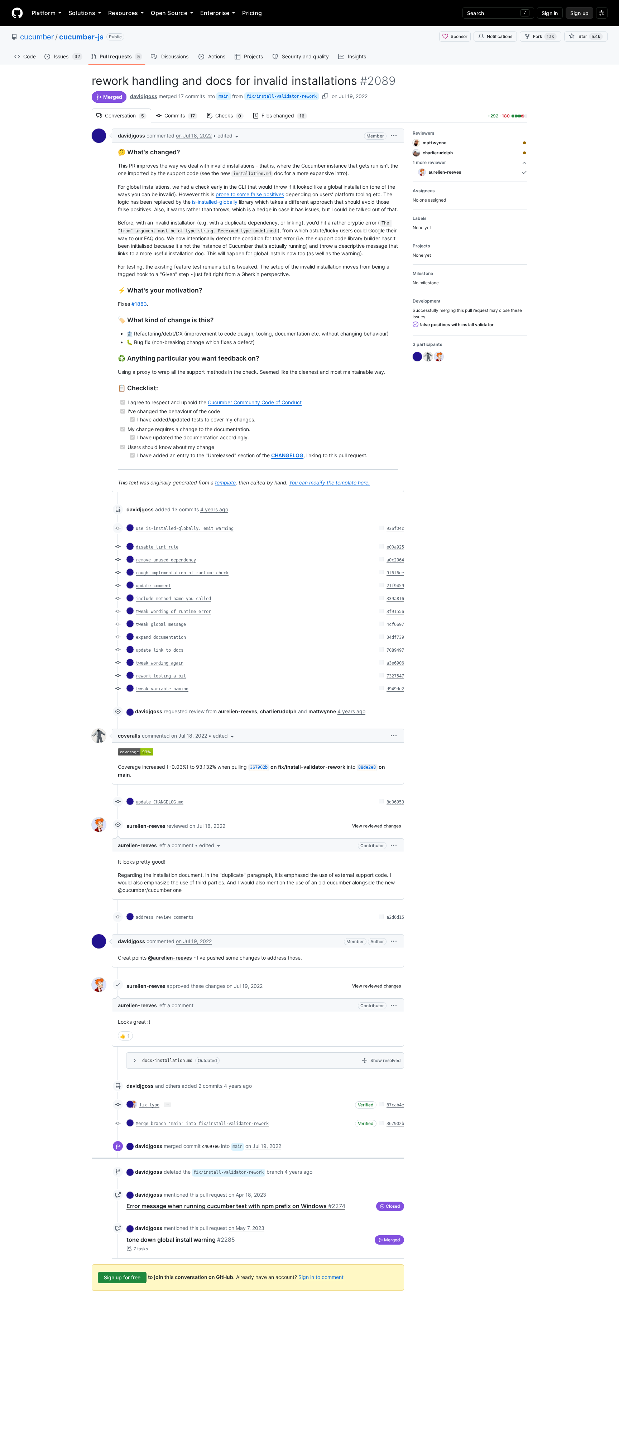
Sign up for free (122, 1277)
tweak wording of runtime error (173, 611)
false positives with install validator (456, 324)
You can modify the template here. (329, 482)
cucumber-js (81, 37)
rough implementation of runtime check (182, 572)
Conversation (128, 115)
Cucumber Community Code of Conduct (255, 402)
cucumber (37, 37)
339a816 (395, 598)
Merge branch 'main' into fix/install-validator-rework (202, 1123)
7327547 (395, 676)
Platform (44, 12)
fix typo (149, 1104)
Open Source (169, 12)
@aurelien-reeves (170, 958)
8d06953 (395, 802)
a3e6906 (395, 663)
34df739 (395, 637)
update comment (153, 585)
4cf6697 (395, 624)
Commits (183, 115)
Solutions (81, 12)
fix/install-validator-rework (281, 96)
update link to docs (159, 650)
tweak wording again (159, 663)
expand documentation (161, 637)
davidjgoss (143, 96)
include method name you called (173, 598)
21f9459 (395, 585)
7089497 (395, 650)
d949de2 (395, 688)
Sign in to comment (321, 1277)
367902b (395, 1123)
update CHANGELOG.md (159, 802)
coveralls (129, 736)
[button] (228, 135)
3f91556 (395, 611)
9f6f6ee (395, 572)
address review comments (164, 917)
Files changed (286, 115)
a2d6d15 (395, 917)
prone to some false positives (250, 194)
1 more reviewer (429, 162)
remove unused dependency (166, 560)
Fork (543, 36)
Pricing (252, 12)
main (224, 96)
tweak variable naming (162, 688)
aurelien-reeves (145, 826)
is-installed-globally (214, 202)
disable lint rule (157, 547)
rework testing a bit (161, 676)
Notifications (499, 36)
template (225, 482)
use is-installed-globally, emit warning (185, 528)
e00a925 (395, 547)
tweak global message (161, 624)
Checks (231, 115)
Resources (123, 12)
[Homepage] (17, 13)
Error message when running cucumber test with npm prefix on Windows (235, 1206)
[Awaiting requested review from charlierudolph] (524, 152)
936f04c (395, 528)
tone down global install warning (180, 1239)
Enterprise (214, 12)
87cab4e (395, 1104)
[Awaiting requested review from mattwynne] (524, 142)
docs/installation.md (167, 1060)
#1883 (139, 304)
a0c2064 (395, 560)
